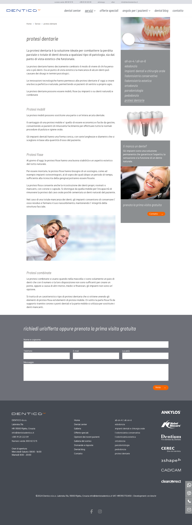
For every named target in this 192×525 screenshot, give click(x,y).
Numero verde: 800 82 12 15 (63, 2)
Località (126, 351)
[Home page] (23, 10)
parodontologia (134, 90)
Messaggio (29, 362)
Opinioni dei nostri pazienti (87, 437)
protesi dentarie (134, 100)
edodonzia (131, 66)
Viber (113, 2)
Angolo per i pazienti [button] (135, 10)
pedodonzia (132, 95)
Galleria (77, 428)
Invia (158, 387)
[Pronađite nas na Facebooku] (91, 511)
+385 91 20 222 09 (85, 2)
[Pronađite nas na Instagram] (100, 511)
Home (77, 420)
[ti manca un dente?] (145, 125)
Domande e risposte (83, 445)
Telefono (28, 351)
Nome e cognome (32, 339)
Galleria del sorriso (82, 441)
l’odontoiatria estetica (138, 81)
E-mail (76, 351)
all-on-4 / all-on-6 (135, 61)
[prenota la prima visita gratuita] (145, 184)
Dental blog (161, 10)
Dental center (72, 10)
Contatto (178, 10)
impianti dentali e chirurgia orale (145, 71)
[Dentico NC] (29, 413)
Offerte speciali (109, 10)
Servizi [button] (89, 10)
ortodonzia (131, 86)
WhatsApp (101, 2)
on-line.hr (151, 496)
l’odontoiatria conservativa (141, 76)
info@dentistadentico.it (129, 2)
